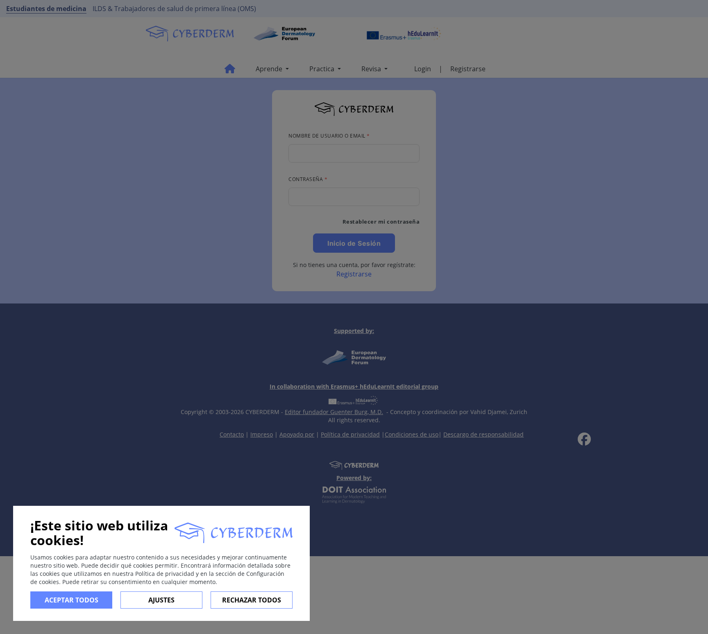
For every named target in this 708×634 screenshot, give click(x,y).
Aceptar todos (71, 600)
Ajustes (161, 600)
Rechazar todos (251, 600)
